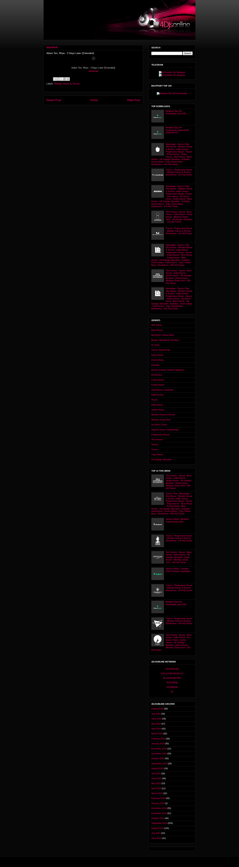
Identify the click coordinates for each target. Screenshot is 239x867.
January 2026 (157, 743)
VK (172, 692)
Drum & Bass (157, 360)
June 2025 (156, 778)
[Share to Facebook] (64, 79)
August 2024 (157, 828)
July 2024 (156, 833)
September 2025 (159, 763)
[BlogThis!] (58, 79)
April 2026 (156, 728)
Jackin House (157, 410)
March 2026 (157, 733)
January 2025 (157, 803)
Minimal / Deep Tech (161, 420)
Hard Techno (157, 395)
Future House (157, 385)
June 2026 (156, 719)
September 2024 (159, 823)
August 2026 (157, 709)
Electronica (156, 375)
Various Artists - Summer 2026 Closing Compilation (178, 569)
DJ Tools (155, 345)
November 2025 (159, 753)
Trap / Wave (157, 454)
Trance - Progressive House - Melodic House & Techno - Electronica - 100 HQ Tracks (179, 621)
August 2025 (157, 768)
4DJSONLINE (172, 669)
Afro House (156, 325)
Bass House (157, 330)
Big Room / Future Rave (162, 335)
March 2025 (157, 793)
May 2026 (156, 724)
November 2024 (159, 813)
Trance (154, 449)
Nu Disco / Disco (159, 424)
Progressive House (160, 434)
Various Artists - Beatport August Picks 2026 (177, 520)
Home (94, 100)
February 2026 (158, 738)
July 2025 (156, 773)
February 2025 (158, 798)
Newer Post (53, 100)
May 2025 (156, 783)
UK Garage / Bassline (161, 459)
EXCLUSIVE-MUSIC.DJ (172, 673)
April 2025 (156, 788)
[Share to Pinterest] (68, 79)
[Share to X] (61, 79)
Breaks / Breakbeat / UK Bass (165, 340)
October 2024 (157, 818)
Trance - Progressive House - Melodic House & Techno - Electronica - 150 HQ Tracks (179, 588)
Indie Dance (157, 405)
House (154, 400)
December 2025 (159, 748)
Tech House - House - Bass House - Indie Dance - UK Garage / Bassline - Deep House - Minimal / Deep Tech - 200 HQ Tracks (179, 557)
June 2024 (156, 838)
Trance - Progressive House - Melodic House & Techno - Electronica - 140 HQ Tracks (179, 538)
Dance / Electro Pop (160, 350)
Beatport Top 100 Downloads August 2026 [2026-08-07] (177, 130)
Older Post (133, 100)
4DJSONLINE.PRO (172, 678)
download (93, 71)
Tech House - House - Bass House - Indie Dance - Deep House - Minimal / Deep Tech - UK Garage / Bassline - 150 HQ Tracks (179, 217)
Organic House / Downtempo (165, 430)
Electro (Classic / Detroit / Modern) (167, 370)
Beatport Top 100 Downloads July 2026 (176, 112)
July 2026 (156, 714)
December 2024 (159, 808)
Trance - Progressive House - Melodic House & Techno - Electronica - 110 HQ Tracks (179, 172)
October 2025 (157, 758)
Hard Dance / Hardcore (162, 390)
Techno (154, 444)
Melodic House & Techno (67, 83)
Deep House (157, 355)
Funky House (157, 380)
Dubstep (155, 365)
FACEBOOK (172, 687)
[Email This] (55, 79)
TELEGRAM (172, 682)
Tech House (157, 439)
